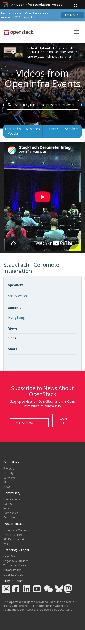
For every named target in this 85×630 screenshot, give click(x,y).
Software (9, 478)
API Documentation (15, 539)
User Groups (11, 499)
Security (8, 473)
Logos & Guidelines (15, 561)
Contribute (10, 517)
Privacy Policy (12, 570)
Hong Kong (16, 317)
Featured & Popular (13, 131)
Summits (52, 129)
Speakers (71, 129)
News (6, 487)
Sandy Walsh (17, 296)
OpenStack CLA (13, 575)
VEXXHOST (64, 610)
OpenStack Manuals (16, 530)
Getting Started (13, 535)
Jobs (6, 508)
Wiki (6, 544)
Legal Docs (10, 556)
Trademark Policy (14, 565)
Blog (6, 482)
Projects (8, 468)
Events (7, 504)
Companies (10, 513)
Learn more (72, 15)
